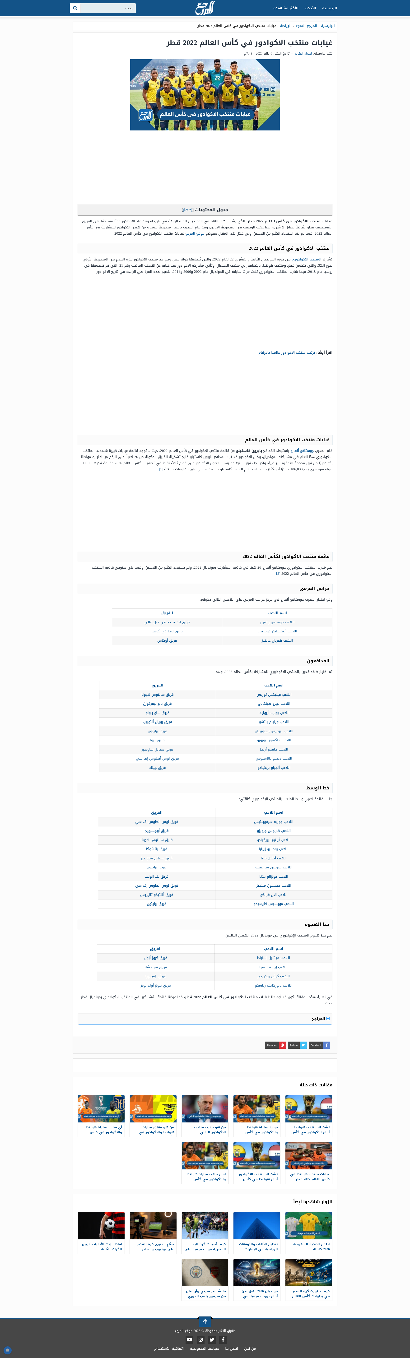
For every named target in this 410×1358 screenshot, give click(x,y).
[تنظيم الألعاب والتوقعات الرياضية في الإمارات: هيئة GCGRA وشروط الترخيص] (256, 1225)
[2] (278, 573)
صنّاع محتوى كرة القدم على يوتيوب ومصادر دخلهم (155, 1249)
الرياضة (286, 26)
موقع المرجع (195, 233)
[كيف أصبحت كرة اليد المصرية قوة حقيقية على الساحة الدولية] (205, 1225)
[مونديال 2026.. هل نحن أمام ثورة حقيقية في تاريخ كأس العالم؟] (256, 1272)
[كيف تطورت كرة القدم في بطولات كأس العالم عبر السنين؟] (308, 1272)
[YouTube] (189, 1340)
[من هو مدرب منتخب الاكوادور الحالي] (205, 1108)
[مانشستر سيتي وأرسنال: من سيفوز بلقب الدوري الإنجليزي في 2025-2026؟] (205, 1272)
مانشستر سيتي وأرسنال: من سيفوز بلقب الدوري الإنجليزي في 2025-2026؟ (205, 1296)
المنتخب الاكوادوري (306, 259)
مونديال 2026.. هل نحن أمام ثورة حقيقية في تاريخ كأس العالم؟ (260, 1296)
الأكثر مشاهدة (286, 8)
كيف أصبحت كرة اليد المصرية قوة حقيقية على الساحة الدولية (205, 1249)
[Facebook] (223, 1340)
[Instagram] (201, 1340)
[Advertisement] (205, 168)
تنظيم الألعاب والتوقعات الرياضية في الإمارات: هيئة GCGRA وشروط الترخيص (258, 1252)
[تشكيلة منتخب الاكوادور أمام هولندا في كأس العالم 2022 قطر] (256, 1155)
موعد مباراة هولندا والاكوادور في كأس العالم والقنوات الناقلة (259, 1132)
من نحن (250, 1348)
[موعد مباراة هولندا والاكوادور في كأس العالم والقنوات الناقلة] (256, 1108)
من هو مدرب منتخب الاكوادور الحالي (210, 1130)
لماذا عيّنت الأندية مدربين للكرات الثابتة (102, 1247)
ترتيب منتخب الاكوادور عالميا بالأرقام (286, 352)
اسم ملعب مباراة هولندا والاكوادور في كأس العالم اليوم (206, 1179)
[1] (161, 469)
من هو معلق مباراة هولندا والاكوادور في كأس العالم (156, 1132)
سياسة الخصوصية (204, 1348)
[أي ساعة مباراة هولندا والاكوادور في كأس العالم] (101, 1108)
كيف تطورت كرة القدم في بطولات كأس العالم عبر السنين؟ (311, 1296)
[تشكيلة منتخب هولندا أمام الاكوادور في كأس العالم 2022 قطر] (308, 1108)
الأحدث (310, 8)
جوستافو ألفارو (302, 450)
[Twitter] (212, 1340)
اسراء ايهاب (303, 53)
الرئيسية (329, 8)
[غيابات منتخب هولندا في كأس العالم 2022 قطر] (308, 1155)
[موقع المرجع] (205, 8)
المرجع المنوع (306, 26)
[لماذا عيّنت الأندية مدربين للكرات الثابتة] (101, 1225)
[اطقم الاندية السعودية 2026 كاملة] (308, 1225)
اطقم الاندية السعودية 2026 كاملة (311, 1247)
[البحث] (75, 8)
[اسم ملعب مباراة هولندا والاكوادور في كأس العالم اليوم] (205, 1155)
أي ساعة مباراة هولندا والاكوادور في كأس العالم (104, 1132)
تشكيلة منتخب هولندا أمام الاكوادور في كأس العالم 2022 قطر (310, 1132)
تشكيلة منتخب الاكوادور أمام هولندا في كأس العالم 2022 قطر (258, 1179)
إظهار (187, 209)
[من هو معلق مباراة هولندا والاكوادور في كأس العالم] (153, 1108)
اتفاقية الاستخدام (169, 1348)
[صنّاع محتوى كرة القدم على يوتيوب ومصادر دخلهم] (153, 1225)
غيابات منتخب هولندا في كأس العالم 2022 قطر (310, 1177)
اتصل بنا (231, 1348)
